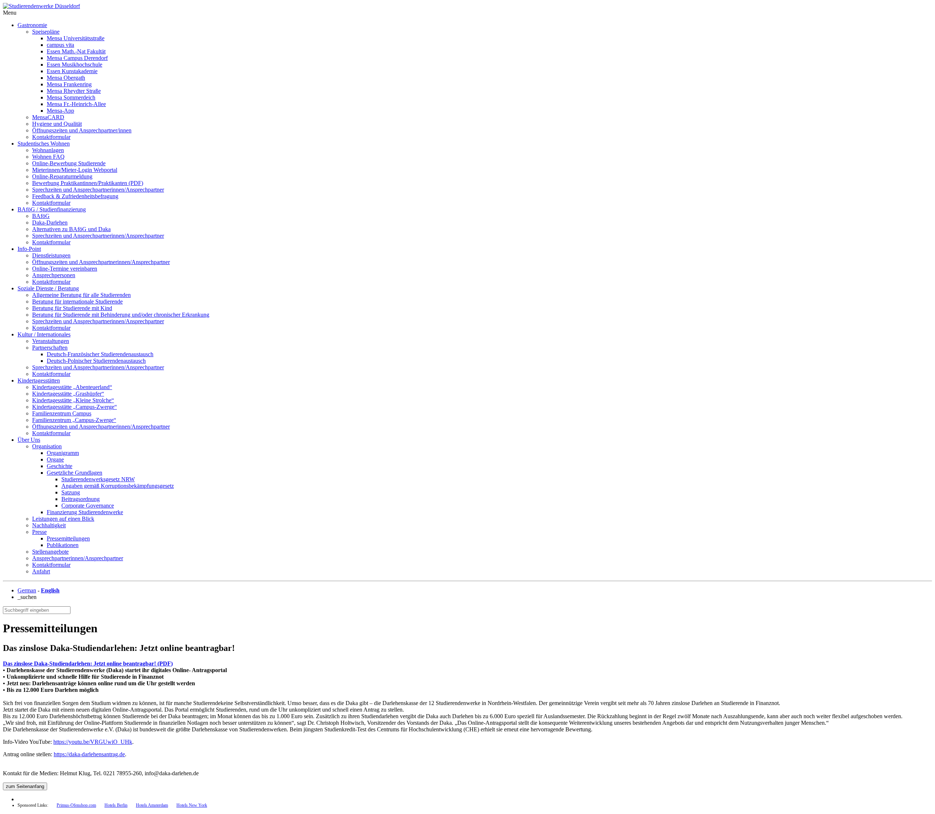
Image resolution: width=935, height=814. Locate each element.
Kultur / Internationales (44, 334)
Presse (39, 532)
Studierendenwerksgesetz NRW (98, 479)
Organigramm (63, 453)
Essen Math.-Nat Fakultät (76, 51)
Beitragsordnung (80, 499)
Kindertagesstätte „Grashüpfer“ (68, 394)
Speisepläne (46, 32)
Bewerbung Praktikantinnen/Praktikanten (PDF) (87, 183)
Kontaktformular (51, 137)
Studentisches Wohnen (44, 143)
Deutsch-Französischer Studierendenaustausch (100, 354)
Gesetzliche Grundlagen (74, 473)
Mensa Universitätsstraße (75, 38)
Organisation (47, 446)
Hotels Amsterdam (152, 805)
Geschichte (59, 466)
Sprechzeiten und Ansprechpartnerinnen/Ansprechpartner (98, 189)
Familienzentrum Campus (61, 413)
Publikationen (63, 545)
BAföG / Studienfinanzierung (52, 209)
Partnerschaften (50, 347)
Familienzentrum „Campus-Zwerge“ (74, 420)
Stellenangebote (50, 552)
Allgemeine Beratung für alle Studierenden (81, 295)
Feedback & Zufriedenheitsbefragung (75, 196)
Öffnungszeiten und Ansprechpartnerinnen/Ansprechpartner (101, 262)
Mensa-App (60, 111)
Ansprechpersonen (53, 275)
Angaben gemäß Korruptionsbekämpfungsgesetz (117, 486)
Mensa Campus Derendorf (77, 58)
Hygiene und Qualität (57, 124)
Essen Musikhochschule (74, 64)
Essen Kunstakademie (72, 71)
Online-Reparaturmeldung (62, 176)
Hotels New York (191, 805)
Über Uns (29, 440)
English (50, 590)
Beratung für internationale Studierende (77, 301)
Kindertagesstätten (39, 380)
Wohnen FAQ (48, 157)
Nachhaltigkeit (49, 525)
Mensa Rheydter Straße (74, 91)
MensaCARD (48, 117)
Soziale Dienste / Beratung (48, 288)
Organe (55, 459)
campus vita (60, 45)
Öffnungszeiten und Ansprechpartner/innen (81, 130)
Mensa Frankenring (69, 84)
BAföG (41, 216)
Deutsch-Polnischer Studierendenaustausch (96, 361)
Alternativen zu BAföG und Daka (71, 229)
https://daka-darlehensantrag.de (89, 754)
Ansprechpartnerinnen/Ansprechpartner (77, 558)
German (27, 590)
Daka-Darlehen (50, 222)
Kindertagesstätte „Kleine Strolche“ (73, 400)
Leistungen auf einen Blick (63, 519)
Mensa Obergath (66, 78)
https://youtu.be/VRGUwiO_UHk (92, 742)
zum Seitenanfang (25, 786)
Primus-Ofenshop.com (76, 805)
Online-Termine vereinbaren (64, 268)
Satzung (70, 492)
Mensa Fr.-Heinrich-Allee (76, 104)
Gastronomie (32, 25)
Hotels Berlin (115, 805)
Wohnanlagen (48, 150)
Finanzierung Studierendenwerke (85, 512)
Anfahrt (41, 571)
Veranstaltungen (50, 341)
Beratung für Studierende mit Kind (72, 308)
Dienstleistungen (51, 255)
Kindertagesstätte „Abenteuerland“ (72, 387)
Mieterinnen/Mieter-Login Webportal (74, 170)
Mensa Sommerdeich (71, 97)
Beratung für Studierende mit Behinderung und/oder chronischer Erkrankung (120, 315)
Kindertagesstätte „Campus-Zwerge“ (74, 407)
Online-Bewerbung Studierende (69, 163)
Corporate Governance (87, 505)
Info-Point (29, 249)
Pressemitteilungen (68, 538)
